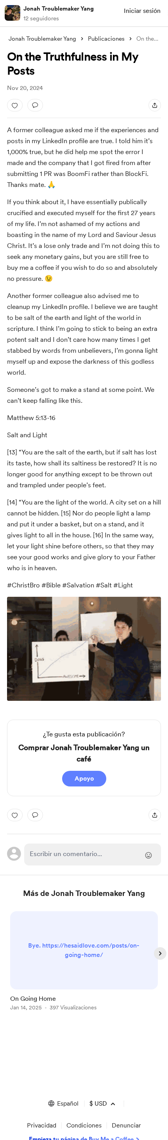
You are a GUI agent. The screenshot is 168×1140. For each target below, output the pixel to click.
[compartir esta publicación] (154, 105)
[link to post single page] (84, 962)
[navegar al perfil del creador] (12, 13)
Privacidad (41, 1125)
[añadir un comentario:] (35, 105)
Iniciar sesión (142, 10)
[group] (84, 965)
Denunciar (126, 1125)
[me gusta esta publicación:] (15, 105)
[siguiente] (160, 953)
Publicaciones (106, 38)
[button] (63, 1103)
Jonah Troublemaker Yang (58, 8)
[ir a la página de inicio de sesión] (92, 854)
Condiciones (84, 1125)
